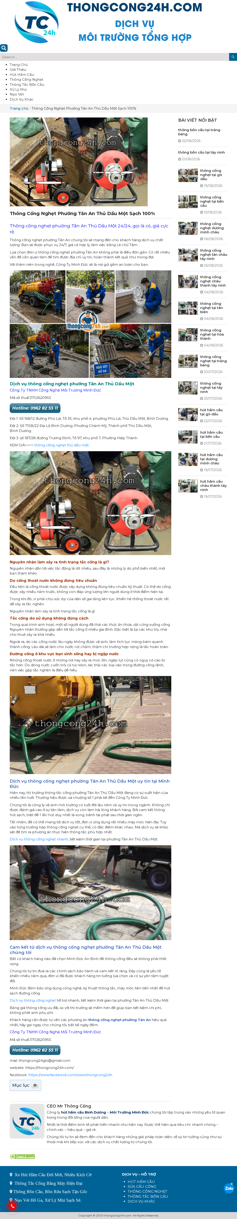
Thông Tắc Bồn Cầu (27, 84)
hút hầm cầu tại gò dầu (211, 412)
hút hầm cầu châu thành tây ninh (213, 485)
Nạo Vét (17, 94)
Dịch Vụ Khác (22, 99)
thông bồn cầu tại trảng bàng (199, 132)
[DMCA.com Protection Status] (22, 1156)
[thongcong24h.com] (108, 21)
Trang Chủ (19, 64)
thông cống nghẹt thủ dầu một (61, 445)
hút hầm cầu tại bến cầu (211, 434)
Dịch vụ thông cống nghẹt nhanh (39, 839)
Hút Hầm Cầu (22, 74)
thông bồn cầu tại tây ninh (201, 152)
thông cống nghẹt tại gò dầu (211, 174)
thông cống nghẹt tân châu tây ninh (213, 254)
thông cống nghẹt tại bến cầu (212, 201)
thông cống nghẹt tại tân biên (211, 307)
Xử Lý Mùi (18, 89)
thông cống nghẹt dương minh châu (212, 228)
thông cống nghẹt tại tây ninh (211, 387)
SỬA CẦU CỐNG (142, 1186)
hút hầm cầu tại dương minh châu (211, 459)
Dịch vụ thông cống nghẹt (33, 1000)
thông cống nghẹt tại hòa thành (212, 334)
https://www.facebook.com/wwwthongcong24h (70, 1075)
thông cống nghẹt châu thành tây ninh (213, 281)
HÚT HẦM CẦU (141, 1181)
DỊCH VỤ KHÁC (141, 1201)
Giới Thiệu (18, 69)
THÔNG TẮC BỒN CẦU (148, 1196)
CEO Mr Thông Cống (69, 1106)
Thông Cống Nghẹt (26, 79)
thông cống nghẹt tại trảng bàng (213, 361)
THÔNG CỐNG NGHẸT (147, 1191)
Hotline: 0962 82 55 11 (35, 408)
